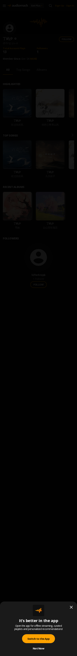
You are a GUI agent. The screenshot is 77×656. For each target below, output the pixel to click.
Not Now (38, 648)
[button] (38, 328)
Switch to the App (38, 638)
